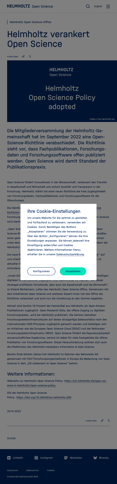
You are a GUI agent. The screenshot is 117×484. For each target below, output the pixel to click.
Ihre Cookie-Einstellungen (53, 211)
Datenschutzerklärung (70, 254)
